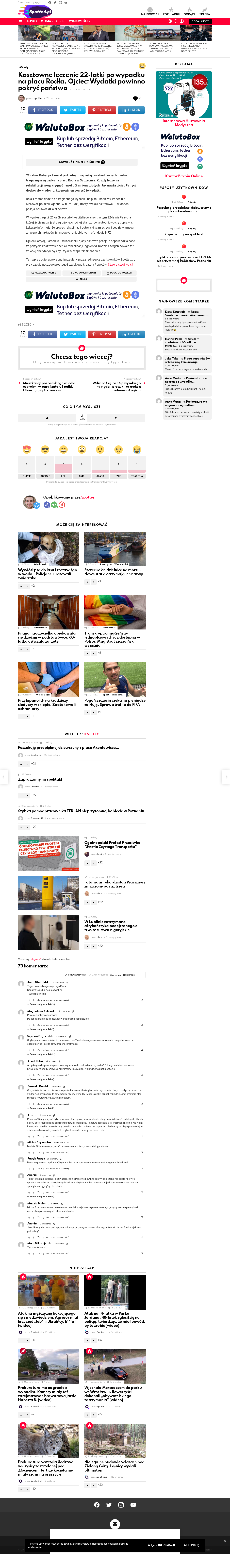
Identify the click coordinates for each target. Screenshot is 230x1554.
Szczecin (27, 325)
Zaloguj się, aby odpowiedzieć (53, 1000)
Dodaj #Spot (200, 21)
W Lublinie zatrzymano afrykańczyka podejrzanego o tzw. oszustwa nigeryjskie (111, 926)
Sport (106, 695)
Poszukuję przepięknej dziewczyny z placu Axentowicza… (68, 748)
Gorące (189, 14)
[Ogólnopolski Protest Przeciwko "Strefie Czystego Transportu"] (48, 853)
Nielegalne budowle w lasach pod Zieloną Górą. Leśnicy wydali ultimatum (114, 1466)
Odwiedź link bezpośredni (79, 162)
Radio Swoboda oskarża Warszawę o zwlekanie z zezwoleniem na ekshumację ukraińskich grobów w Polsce (34, 49)
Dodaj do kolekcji (121, 273)
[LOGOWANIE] (182, 21)
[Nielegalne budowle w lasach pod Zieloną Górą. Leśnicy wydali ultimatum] (115, 1441)
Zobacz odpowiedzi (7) (42, 1029)
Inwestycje (105, 564)
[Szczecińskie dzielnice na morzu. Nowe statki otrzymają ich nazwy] (115, 549)
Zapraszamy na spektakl (40, 779)
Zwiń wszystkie (100, 975)
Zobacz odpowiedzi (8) (42, 1108)
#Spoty (32, 21)
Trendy (204, 14)
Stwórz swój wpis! (120, 264)
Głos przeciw (116, 418)
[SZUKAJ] (176, 21)
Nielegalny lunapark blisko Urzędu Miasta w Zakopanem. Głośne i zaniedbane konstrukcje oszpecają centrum (130, 49)
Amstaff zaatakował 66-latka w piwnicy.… (182, 342)
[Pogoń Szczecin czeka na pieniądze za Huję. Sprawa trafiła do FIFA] (115, 679)
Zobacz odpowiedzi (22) (42, 1054)
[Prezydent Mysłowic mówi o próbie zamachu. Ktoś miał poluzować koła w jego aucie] (99, 33)
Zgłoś (83, 279)
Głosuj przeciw (34, 1000)
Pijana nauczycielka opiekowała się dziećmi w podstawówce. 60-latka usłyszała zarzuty (47, 637)
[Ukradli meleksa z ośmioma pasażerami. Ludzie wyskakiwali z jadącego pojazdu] (163, 33)
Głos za (47, 418)
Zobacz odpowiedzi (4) (42, 1079)
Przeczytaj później (46, 273)
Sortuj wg (116, 975)
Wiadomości (78, 21)
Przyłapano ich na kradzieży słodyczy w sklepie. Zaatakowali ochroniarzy (47, 705)
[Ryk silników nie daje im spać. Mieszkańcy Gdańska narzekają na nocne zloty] (196, 33)
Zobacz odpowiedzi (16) (42, 1004)
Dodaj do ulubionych (83, 273)
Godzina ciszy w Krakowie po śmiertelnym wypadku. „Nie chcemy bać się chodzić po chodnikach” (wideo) (66, 49)
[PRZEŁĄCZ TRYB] (170, 21)
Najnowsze (150, 14)
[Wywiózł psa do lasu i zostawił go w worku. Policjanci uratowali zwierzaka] (48, 549)
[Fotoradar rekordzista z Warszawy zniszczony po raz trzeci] (48, 893)
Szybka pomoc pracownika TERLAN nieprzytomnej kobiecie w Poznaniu (81, 811)
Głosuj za (29, 1000)
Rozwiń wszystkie (77, 975)
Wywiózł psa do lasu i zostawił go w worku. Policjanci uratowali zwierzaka (47, 574)
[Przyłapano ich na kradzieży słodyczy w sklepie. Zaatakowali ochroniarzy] (48, 679)
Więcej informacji (161, 1545)
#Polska (60, 21)
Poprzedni (19, 41)
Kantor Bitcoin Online (184, 176)
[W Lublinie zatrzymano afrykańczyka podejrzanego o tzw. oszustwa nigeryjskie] (48, 932)
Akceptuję (191, 1545)
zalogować (35, 959)
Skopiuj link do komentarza (67, 982)
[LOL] (142, 66)
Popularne (171, 14)
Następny (210, 41)
